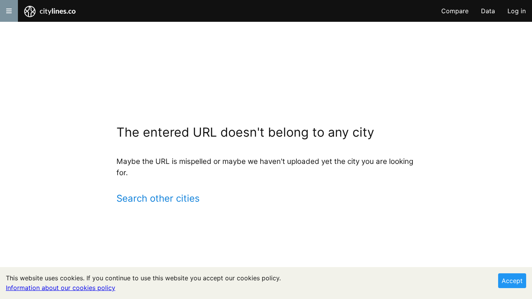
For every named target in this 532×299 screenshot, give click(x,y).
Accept (512, 281)
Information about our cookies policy (60, 288)
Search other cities (158, 198)
